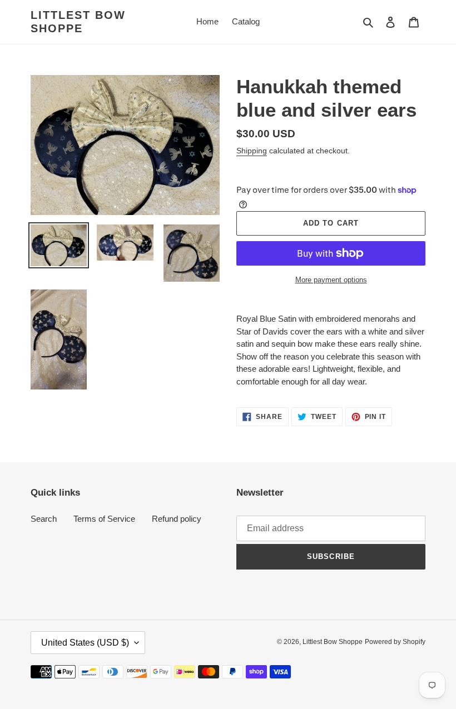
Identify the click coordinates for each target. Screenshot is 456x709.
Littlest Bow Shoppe (78, 21)
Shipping (251, 150)
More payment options (331, 280)
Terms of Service (104, 518)
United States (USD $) (85, 642)
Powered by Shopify (395, 642)
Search (44, 518)
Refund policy (176, 518)
